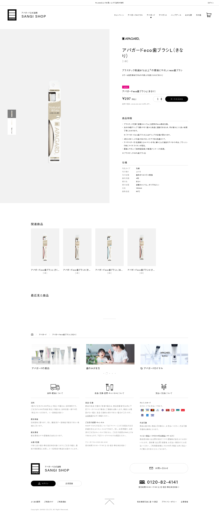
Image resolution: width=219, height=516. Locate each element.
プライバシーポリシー (169, 501)
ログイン (211, 3)
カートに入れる (177, 99)
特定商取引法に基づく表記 (147, 501)
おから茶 (188, 15)
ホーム (32, 334)
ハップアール (176, 15)
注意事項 (89, 416)
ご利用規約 (61, 501)
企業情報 (184, 501)
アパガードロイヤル (135, 15)
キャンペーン (119, 15)
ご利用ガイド (48, 501)
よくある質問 (35, 501)
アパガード (151, 15)
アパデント (163, 15)
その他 (198, 15)
